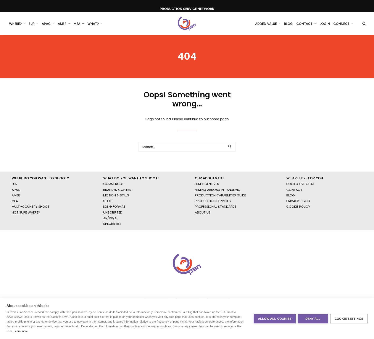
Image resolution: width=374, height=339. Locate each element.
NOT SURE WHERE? (26, 212)
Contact (304, 23)
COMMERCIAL (113, 184)
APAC (46, 23)
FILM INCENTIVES (207, 184)
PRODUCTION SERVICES (213, 201)
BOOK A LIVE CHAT (300, 184)
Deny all (313, 318)
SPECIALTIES (112, 223)
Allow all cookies (274, 318)
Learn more (21, 331)
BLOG (290, 195)
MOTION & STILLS (116, 195)
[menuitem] (17, 23)
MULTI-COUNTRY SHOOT (31, 206)
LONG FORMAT (114, 206)
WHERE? (15, 23)
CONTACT (294, 189)
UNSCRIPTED (112, 212)
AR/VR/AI (110, 218)
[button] (364, 23)
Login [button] (325, 23)
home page (219, 119)
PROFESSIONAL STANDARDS (216, 206)
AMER (62, 23)
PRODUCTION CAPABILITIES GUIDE (220, 195)
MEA (77, 23)
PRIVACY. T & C (298, 201)
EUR (32, 23)
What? (93, 23)
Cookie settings (349, 318)
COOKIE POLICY (298, 206)
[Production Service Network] (187, 23)
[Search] (187, 147)
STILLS (107, 201)
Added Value (266, 23)
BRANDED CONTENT (118, 189)
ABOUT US (203, 212)
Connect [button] (341, 23)
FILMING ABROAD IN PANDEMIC (217, 189)
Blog (288, 23)
